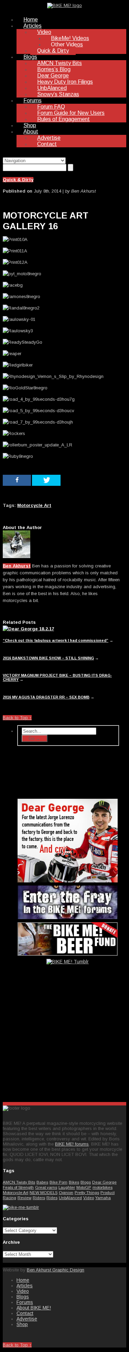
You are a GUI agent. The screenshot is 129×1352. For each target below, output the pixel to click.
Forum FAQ (51, 107)
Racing (9, 1197)
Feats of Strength (18, 1187)
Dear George (53, 75)
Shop (29, 125)
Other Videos (67, 44)
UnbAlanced (52, 88)
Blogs (30, 57)
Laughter (66, 1187)
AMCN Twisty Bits (59, 63)
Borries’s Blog (54, 69)
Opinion (66, 1192)
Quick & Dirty (53, 51)
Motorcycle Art (15, 1192)
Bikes (74, 1182)
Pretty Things (87, 1192)
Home (30, 19)
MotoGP (83, 1187)
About (30, 132)
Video (44, 32)
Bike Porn (58, 1182)
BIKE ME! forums (72, 1144)
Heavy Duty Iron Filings (65, 82)
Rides (51, 1197)
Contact (47, 144)
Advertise (49, 138)
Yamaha (103, 1197)
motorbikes (102, 1187)
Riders (39, 1197)
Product (107, 1192)
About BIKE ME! (34, 1308)
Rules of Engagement (63, 119)
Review (24, 1197)
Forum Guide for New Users (71, 113)
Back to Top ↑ (17, 717)
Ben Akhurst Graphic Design (55, 1269)
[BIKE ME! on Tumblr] (21, 1207)
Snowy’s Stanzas (58, 94)
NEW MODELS (43, 1192)
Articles (32, 26)
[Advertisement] (68, 1042)
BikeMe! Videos (70, 38)
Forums (32, 100)
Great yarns (46, 1187)
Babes (42, 1182)
